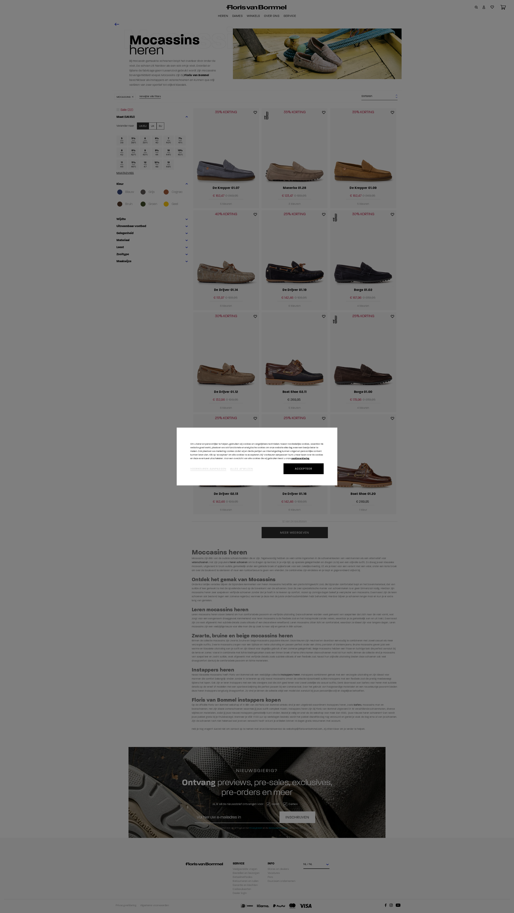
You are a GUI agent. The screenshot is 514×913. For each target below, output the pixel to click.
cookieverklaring (300, 458)
